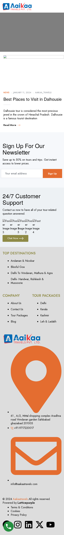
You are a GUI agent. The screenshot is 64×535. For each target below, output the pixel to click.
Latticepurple (26, 503)
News (6, 92)
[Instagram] (17, 524)
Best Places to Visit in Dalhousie (32, 99)
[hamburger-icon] (58, 6)
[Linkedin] (28, 524)
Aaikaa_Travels (43, 92)
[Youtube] (50, 524)
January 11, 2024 (22, 92)
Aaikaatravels (20, 499)
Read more (9, 125)
